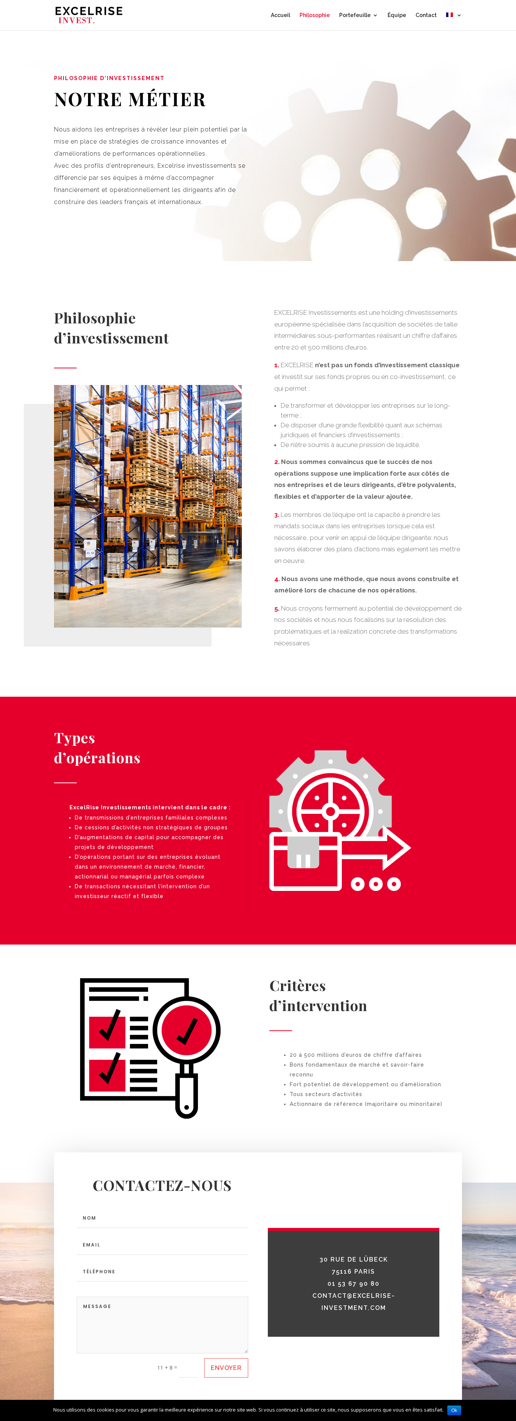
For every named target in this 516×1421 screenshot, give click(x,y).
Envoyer (226, 1368)
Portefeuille (355, 15)
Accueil (280, 15)
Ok (454, 1410)
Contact (426, 15)
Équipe (397, 15)
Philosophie (315, 15)
